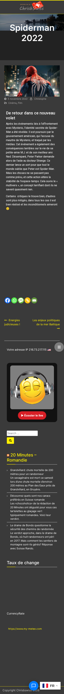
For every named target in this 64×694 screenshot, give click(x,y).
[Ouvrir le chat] (33, 686)
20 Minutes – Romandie (22, 457)
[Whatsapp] (14, 300)
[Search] (10, 440)
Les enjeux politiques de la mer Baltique (46, 322)
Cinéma (12, 102)
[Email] (34, 300)
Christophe (40, 98)
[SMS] (21, 300)
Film (20, 102)
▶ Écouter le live (32, 415)
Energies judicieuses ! (12, 322)
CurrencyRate (15, 613)
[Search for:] (29, 433)
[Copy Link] (28, 300)
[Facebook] (8, 300)
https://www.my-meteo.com (25, 628)
